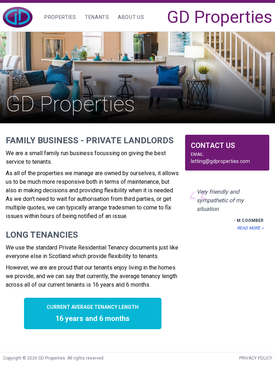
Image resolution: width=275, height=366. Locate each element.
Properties (60, 17)
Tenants (99, 17)
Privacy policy (255, 358)
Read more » (250, 228)
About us (131, 17)
